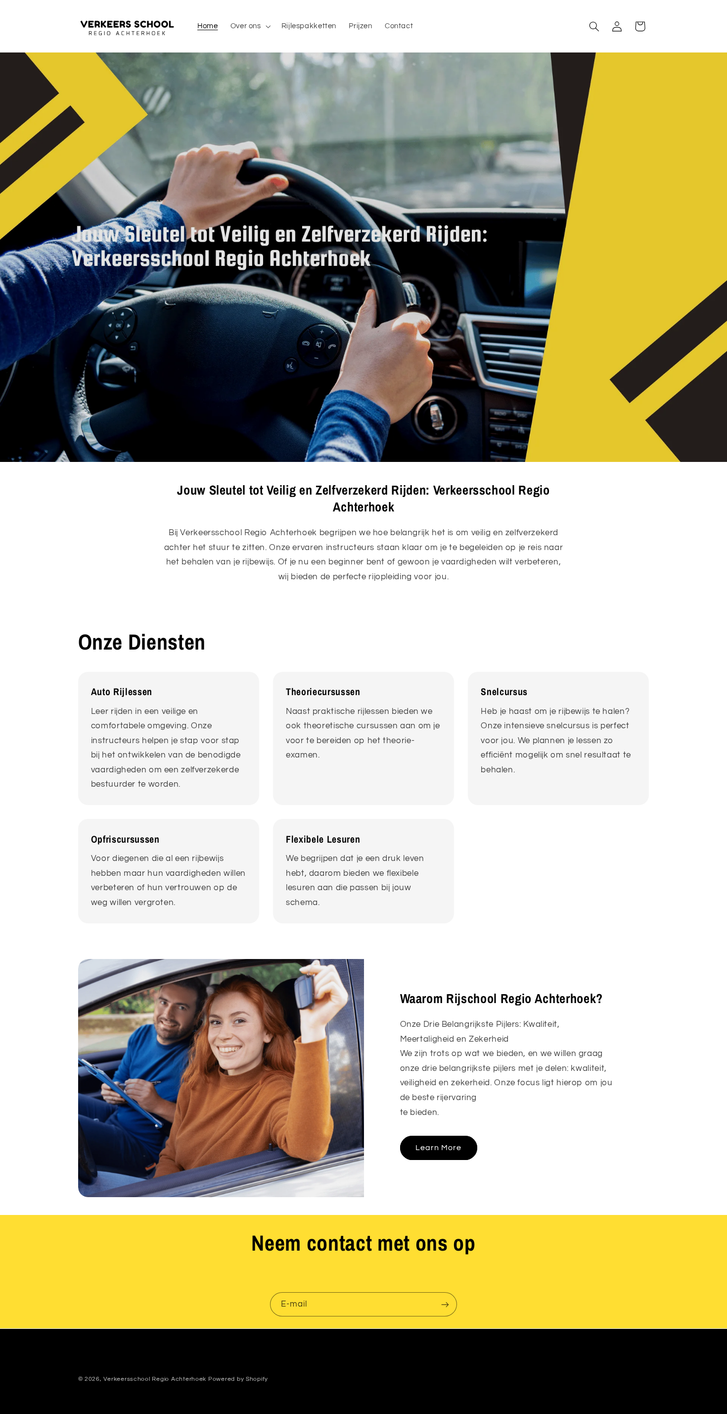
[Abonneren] (445, 1304)
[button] (249, 26)
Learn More (438, 1148)
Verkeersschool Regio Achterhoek (154, 1378)
